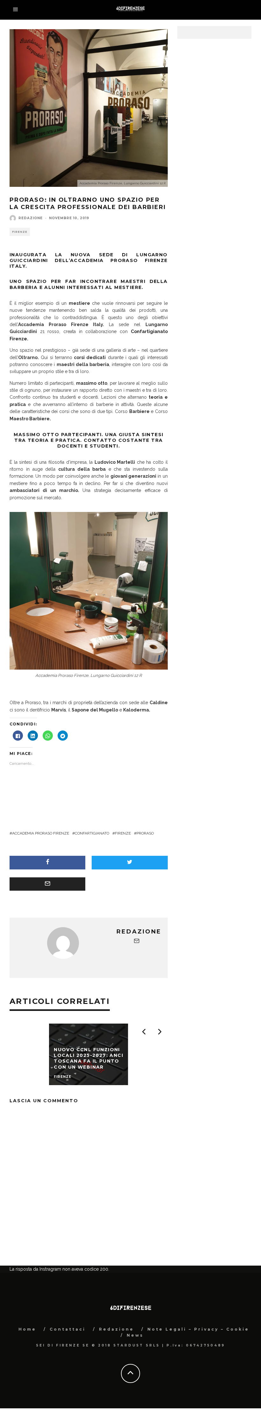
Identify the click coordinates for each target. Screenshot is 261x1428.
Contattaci (68, 1361)
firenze (123, 833)
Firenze (19, 231)
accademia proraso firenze (40, 833)
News (135, 1367)
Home (27, 1361)
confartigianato (92, 833)
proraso (145, 833)
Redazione (30, 218)
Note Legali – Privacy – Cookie (198, 1361)
